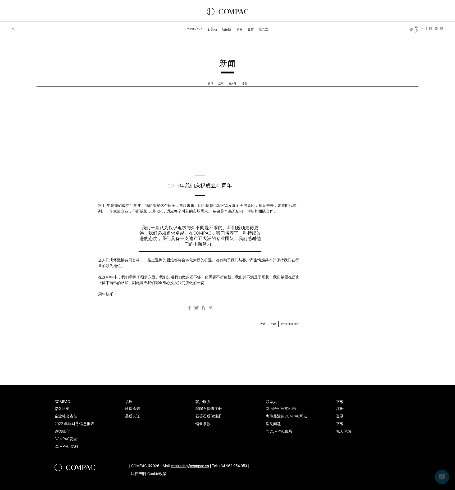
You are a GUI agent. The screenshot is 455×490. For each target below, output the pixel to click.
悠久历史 (62, 408)
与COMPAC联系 (279, 431)
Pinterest (210, 307)
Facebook (430, 28)
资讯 (210, 83)
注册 (340, 408)
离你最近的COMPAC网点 (286, 416)
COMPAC (62, 401)
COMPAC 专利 (66, 446)
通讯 (244, 83)
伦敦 (273, 324)
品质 (128, 401)
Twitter (196, 307)
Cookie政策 (157, 474)
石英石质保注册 (208, 416)
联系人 (271, 401)
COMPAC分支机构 (281, 408)
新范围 (227, 29)
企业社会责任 (66, 416)
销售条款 (202, 424)
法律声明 (138, 474)
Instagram (436, 28)
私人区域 (343, 431)
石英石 (212, 29)
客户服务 (202, 401)
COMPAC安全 (66, 439)
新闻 (227, 63)
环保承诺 (132, 408)
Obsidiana (195, 29)
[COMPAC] (227, 12)
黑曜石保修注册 (208, 408)
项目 (239, 29)
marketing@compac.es (190, 466)
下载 (340, 401)
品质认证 (132, 416)
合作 (250, 29)
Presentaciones (290, 324)
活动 (220, 83)
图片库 (233, 83)
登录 (340, 416)
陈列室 (263, 29)
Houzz (203, 307)
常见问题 (273, 424)
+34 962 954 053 (234, 466)
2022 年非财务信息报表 (74, 424)
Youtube (442, 28)
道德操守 (62, 431)
